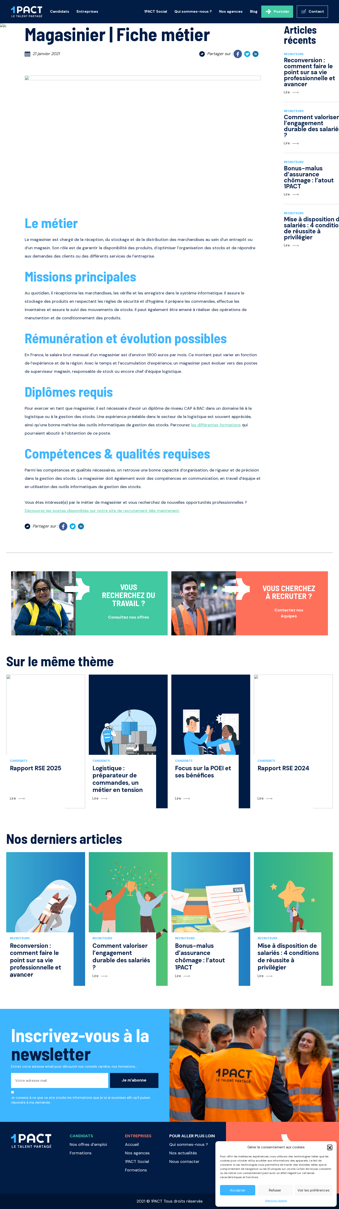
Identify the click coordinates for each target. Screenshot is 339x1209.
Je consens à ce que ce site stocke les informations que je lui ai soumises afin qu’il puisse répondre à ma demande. (80, 1100)
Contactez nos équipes (288, 613)
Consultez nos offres (128, 616)
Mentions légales (276, 1201)
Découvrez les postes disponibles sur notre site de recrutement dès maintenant (102, 510)
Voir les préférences (313, 1190)
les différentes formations (216, 425)
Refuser (275, 1190)
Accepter (237, 1190)
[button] (329, 1147)
